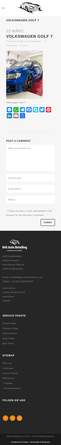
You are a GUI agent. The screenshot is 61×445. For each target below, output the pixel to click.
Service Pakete (10, 373)
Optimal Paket (9, 333)
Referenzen (8, 378)
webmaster (35, 41)
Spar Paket (8, 343)
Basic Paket (8, 338)
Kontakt (6, 300)
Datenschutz (8, 288)
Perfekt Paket (9, 323)
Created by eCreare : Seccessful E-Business (30, 442)
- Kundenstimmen (11, 388)
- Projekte (7, 383)
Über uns (7, 363)
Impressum (8, 296)
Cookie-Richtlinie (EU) (13, 292)
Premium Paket (10, 328)
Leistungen (8, 368)
